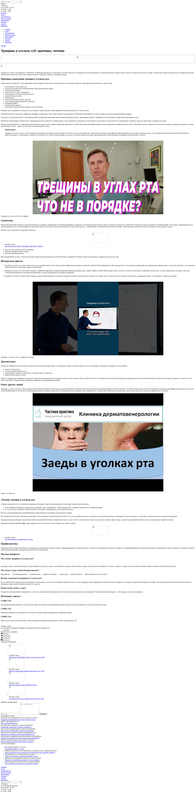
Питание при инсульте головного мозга (23, 685)
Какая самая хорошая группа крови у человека (17, 742)
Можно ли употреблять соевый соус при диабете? (22, 760)
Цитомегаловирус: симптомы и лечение (19, 539)
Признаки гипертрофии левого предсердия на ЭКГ (27, 657)
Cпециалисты (5, 17)
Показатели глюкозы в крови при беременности (17, 734)
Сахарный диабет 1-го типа (14, 749)
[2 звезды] (12, 628)
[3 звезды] (19, 628)
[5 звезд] (34, 628)
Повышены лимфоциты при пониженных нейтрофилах (20, 738)
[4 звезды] (27, 628)
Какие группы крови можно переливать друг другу (27, 671)
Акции (3, 24)
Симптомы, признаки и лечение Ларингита (16, 727)
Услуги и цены (6, 18)
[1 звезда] (4, 628)
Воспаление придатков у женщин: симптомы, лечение (24, 246)
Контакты (4, 26)
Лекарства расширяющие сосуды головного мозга (18, 719)
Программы (5, 20)
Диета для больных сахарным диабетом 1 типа (21, 756)
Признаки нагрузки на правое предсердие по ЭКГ (26, 699)
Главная (3, 13)
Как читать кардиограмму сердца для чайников (17, 731)
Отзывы (3, 22)
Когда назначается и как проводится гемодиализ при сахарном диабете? (30, 752)
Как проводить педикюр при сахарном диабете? (21, 763)
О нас (3, 15)
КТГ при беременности (9, 723)
